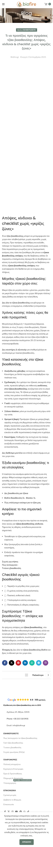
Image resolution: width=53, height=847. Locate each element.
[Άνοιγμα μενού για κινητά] (3, 4)
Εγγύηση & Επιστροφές (13, 769)
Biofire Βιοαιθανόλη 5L (14, 498)
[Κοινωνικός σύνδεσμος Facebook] (4, 663)
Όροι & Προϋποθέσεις (12, 773)
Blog (31, 19)
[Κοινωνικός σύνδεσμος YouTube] (16, 811)
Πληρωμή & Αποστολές (13, 778)
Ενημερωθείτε (29, 30)
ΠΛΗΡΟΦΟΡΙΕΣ (10, 759)
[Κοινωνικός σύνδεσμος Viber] (45, 663)
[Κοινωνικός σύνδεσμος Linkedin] (25, 663)
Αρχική (23, 19)
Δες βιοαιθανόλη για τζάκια (16, 493)
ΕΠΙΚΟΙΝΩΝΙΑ (9, 790)
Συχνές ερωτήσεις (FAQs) (14, 752)
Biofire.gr (15, 57)
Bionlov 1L (31, 498)
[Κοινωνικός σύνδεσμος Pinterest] (18, 663)
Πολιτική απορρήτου (12, 764)
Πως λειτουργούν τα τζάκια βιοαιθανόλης (20, 738)
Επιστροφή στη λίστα (26, 675)
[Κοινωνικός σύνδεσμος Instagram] (12, 811)
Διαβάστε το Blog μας (12, 800)
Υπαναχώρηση (17, 782)
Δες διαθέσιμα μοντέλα (12, 453)
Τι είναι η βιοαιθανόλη (11, 568)
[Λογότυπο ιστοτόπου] (26, 4)
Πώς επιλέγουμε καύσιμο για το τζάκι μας (22, 502)
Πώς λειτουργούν (10, 565)
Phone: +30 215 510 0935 (17, 718)
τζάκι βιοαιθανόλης (14, 236)
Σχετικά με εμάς (9, 795)
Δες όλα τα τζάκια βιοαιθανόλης (16, 302)
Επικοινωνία (8, 804)
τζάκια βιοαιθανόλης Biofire (35, 649)
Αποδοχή (26, 842)
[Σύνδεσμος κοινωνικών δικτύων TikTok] (28, 811)
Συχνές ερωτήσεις (10, 561)
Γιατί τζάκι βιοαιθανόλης (13, 743)
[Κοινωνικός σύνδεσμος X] (11, 663)
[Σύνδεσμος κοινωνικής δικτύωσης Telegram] (38, 663)
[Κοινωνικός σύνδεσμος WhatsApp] (32, 663)
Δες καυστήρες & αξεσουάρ (14, 349)
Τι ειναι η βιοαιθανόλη (12, 747)
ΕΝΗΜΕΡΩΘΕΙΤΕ (11, 733)
